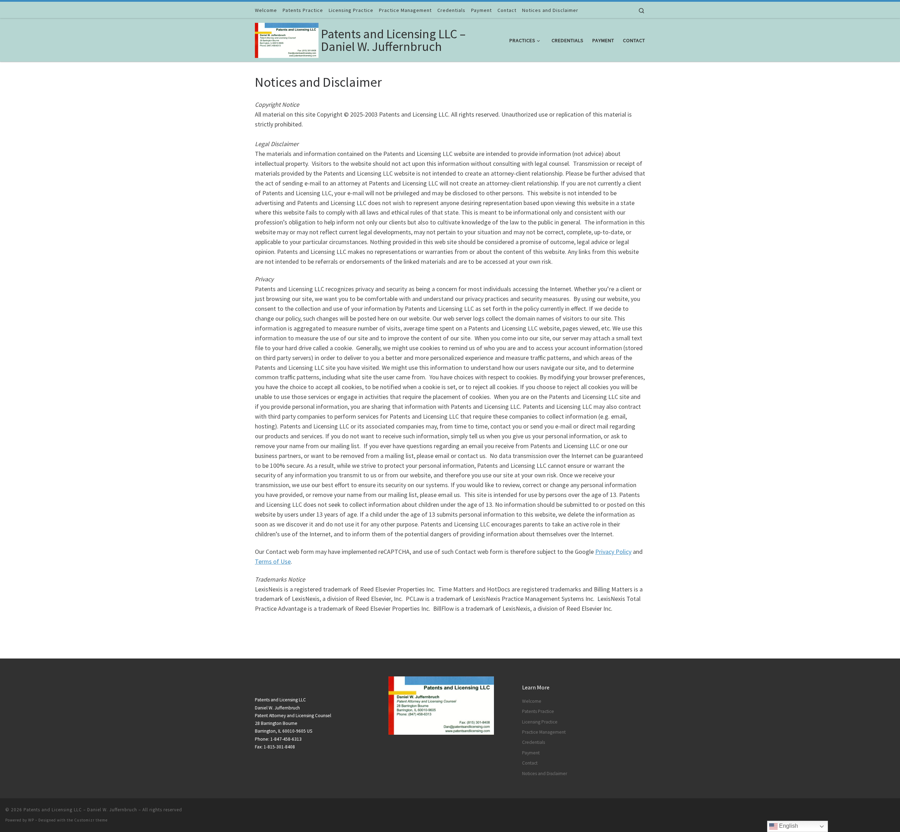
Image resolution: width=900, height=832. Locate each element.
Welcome (531, 701)
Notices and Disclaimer (544, 774)
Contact (530, 763)
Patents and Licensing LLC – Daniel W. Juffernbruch (80, 810)
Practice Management (544, 732)
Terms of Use (273, 561)
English (788, 826)
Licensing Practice (540, 722)
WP (31, 820)
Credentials (533, 742)
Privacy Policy (613, 552)
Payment (531, 753)
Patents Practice (538, 711)
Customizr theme (91, 820)
